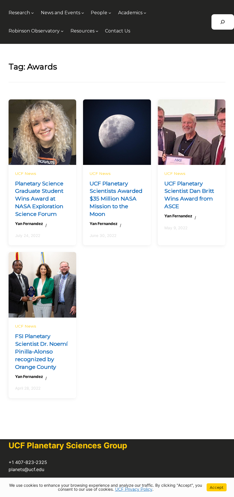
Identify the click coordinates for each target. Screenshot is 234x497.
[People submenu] (109, 12)
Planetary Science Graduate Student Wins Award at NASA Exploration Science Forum (39, 199)
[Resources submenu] (97, 31)
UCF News (25, 173)
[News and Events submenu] (82, 12)
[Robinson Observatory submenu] (62, 31)
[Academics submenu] (145, 12)
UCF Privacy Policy (133, 489)
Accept (216, 487)
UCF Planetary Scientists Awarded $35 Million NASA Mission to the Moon (116, 199)
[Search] (222, 22)
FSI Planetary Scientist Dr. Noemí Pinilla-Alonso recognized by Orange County (41, 351)
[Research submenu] (32, 12)
